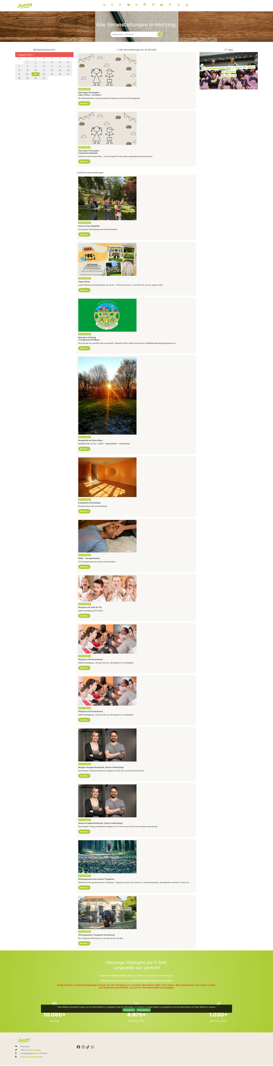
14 (19, 70)
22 (27, 74)
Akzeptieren (129, 1010)
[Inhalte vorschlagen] (189, 5)
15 (27, 70)
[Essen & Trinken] (122, 5)
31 (44, 78)
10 (44, 66)
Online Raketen (34, 1050)
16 (35, 70)
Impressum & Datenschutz (31, 1057)
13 (68, 66)
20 (68, 70)
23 (35, 74)
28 (19, 78)
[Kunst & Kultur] (131, 5)
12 (60, 66)
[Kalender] (156, 5)
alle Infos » (84, 103)
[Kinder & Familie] (107, 5)
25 (52, 74)
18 (52, 70)
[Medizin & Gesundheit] (139, 5)
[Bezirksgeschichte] (173, 5)
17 (44, 70)
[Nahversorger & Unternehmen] (147, 5)
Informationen (143, 1010)
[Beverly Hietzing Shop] (181, 5)
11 (52, 66)
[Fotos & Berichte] (164, 5)
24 (44, 74)
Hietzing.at (25, 5)
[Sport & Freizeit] (114, 5)
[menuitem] (148, 5)
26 (60, 74)
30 (36, 78)
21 (19, 74)
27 (68, 74)
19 (60, 70)
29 (27, 78)
